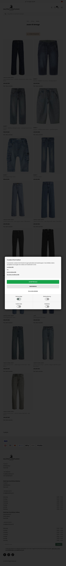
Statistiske (47, 304)
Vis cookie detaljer (33, 291)
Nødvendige (19, 296)
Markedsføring (47, 296)
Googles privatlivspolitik (13, 274)
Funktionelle (19, 304)
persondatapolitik (11, 272)
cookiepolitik (10, 267)
